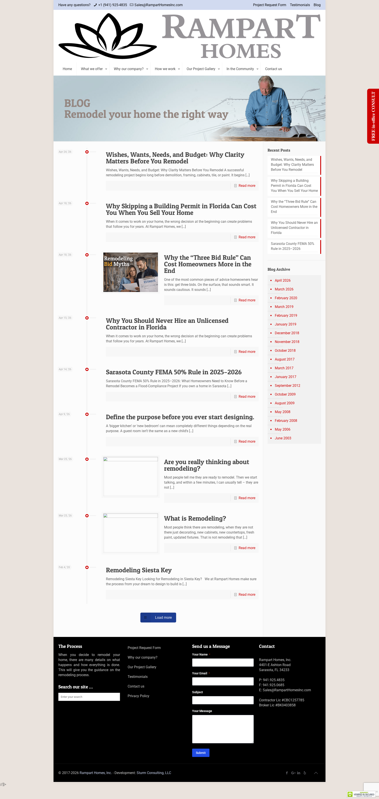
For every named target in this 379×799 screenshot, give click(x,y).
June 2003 (283, 438)
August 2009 (285, 403)
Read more (247, 186)
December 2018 (287, 333)
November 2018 (287, 342)
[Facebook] (287, 773)
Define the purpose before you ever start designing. (180, 417)
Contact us (136, 686)
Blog (317, 5)
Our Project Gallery (142, 667)
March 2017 (284, 368)
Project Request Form (269, 5)
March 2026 (284, 289)
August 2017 (285, 359)
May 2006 (282, 429)
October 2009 (285, 394)
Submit (201, 753)
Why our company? (142, 657)
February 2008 (286, 421)
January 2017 (285, 377)
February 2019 (286, 315)
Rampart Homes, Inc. (96, 773)
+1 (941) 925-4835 (112, 5)
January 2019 (285, 324)
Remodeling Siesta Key (139, 570)
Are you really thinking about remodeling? (206, 465)
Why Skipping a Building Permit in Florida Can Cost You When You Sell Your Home (181, 209)
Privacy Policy (138, 696)
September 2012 (287, 386)
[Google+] (293, 773)
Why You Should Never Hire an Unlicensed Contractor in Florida (167, 323)
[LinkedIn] (299, 773)
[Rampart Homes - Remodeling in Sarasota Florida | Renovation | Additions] (189, 36)
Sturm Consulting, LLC (154, 773)
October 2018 (285, 350)
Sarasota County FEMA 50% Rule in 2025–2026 (174, 372)
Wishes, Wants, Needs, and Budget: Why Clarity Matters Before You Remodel (175, 157)
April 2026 (283, 280)
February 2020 (286, 298)
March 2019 (284, 307)
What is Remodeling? (195, 518)
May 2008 (282, 412)
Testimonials (300, 5)
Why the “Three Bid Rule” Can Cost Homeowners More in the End (207, 263)
